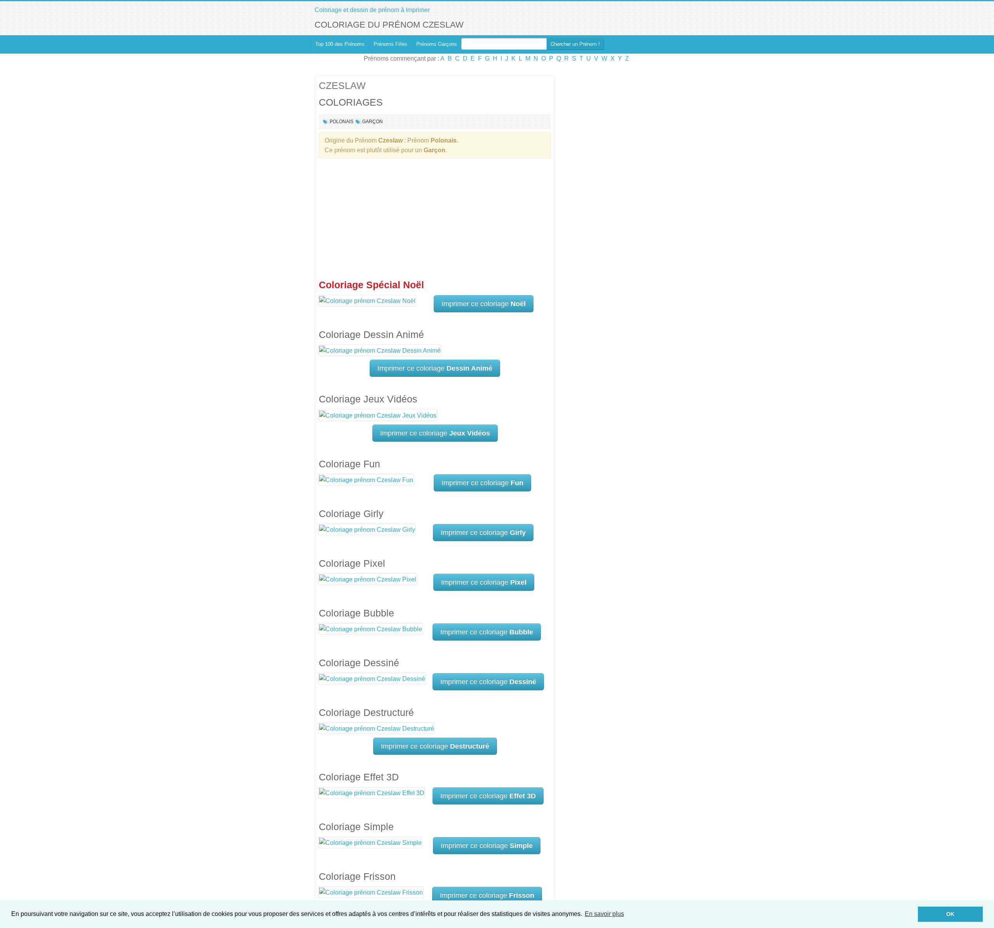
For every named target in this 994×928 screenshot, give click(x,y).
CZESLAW (342, 85)
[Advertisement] (435, 220)
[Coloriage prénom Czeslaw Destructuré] (376, 728)
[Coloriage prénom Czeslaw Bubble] (370, 628)
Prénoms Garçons (436, 44)
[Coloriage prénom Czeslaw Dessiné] (372, 678)
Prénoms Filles (390, 44)
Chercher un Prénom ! (575, 43)
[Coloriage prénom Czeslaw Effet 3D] (371, 792)
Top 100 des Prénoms (340, 44)
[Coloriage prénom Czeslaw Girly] (367, 529)
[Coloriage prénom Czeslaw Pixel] (367, 579)
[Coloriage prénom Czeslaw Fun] (366, 479)
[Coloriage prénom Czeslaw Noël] (367, 300)
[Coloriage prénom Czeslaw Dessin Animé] (380, 350)
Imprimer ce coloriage (483, 304)
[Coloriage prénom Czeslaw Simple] (370, 842)
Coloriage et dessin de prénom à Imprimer (372, 10)
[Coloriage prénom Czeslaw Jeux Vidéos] (377, 414)
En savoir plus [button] (604, 914)
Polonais (341, 121)
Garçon (372, 121)
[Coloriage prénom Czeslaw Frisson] (371, 892)
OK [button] (950, 914)
